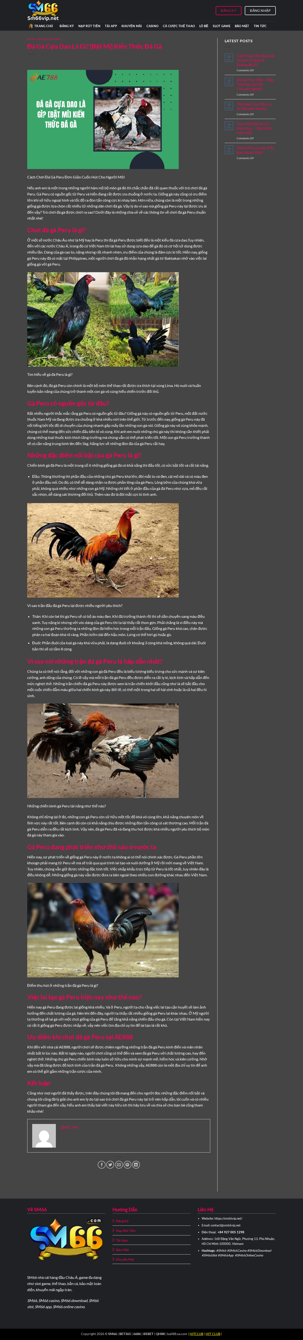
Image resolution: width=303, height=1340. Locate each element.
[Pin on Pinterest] (127, 1165)
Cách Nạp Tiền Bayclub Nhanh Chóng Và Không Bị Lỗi (256, 60)
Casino (153, 26)
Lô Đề (203, 26)
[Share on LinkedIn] (136, 1165)
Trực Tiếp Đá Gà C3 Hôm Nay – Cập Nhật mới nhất (254, 128)
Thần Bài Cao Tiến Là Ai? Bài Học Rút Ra (254, 106)
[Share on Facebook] (102, 1165)
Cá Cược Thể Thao (179, 26)
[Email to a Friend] (119, 1165)
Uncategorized (48, 39)
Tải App (111, 26)
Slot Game (221, 26)
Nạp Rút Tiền (89, 26)
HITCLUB (196, 1334)
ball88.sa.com (177, 1334)
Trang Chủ (43, 26)
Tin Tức (260, 26)
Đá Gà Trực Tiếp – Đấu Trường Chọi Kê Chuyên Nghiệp (255, 84)
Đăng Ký (67, 26)
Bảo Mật (242, 26)
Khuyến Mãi (131, 26)
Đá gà (31, 39)
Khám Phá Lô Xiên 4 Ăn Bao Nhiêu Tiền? (256, 149)
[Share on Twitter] (110, 1165)
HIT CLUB (213, 1334)
